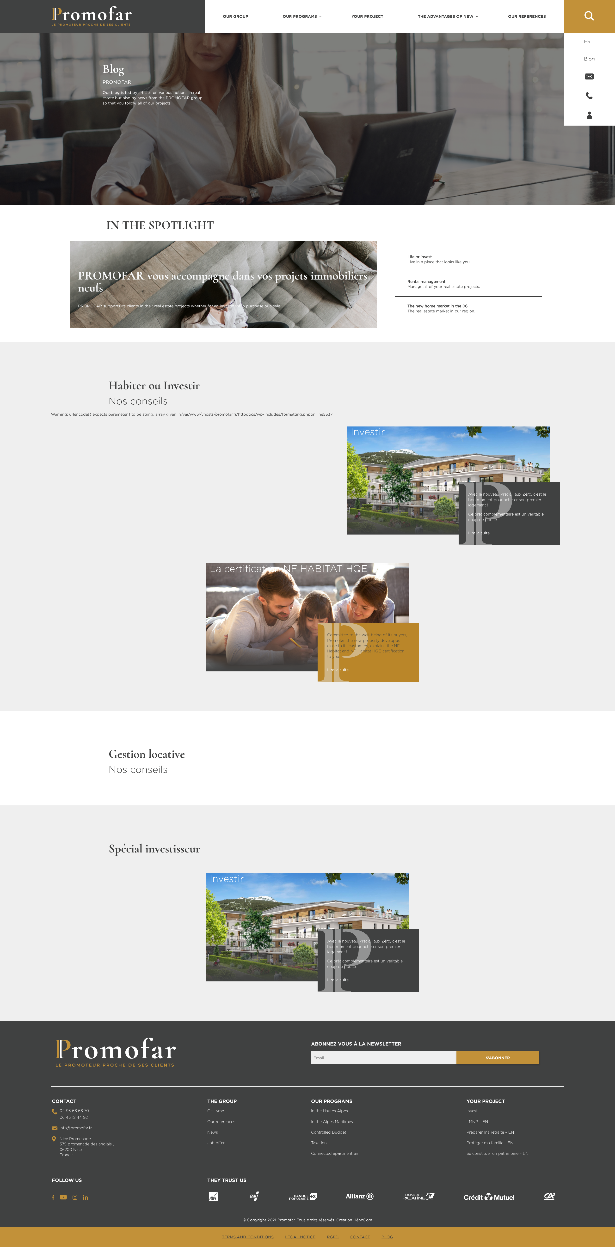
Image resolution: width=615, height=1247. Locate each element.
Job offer (216, 1143)
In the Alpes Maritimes (332, 1122)
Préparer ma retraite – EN (490, 1132)
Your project (367, 16)
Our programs (300, 16)
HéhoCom (362, 1220)
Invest (472, 1111)
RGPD (333, 1237)
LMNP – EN (477, 1122)
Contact (360, 1237)
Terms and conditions (248, 1237)
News (212, 1132)
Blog (589, 59)
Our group (235, 16)
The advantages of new (446, 16)
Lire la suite (479, 533)
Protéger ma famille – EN (490, 1143)
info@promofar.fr (76, 1128)
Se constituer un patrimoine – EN (498, 1154)
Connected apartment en (334, 1154)
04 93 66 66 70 (74, 1111)
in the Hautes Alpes (329, 1111)
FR (587, 41)
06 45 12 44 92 (74, 1117)
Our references (527, 16)
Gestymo (215, 1111)
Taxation (319, 1143)
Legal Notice (300, 1237)
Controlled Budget (328, 1132)
